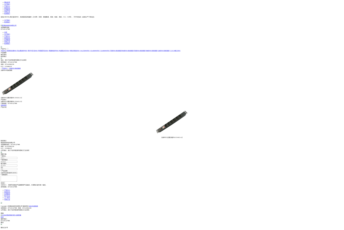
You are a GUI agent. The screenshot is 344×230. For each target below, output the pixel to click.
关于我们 (7, 4)
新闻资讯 (7, 8)
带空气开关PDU (33, 50)
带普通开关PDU (43, 50)
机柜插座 (35, 206)
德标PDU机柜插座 (152, 50)
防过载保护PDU (22, 50)
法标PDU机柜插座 (163, 50)
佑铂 (30, 206)
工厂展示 (7, 197)
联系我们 (7, 13)
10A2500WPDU (85, 50)
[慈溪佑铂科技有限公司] (8, 25)
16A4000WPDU (95, 50)
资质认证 (7, 11)
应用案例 (7, 10)
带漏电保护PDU (54, 50)
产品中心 (7, 6)
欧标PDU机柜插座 (128, 50)
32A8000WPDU (105, 50)
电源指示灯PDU (64, 50)
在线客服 (18, 215)
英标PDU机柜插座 (116, 50)
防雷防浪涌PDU (12, 50)
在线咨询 (3, 105)
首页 (5, 32)
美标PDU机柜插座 (140, 50)
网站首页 (7, 2)
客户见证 (7, 196)
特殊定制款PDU (75, 50)
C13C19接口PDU (175, 50)
